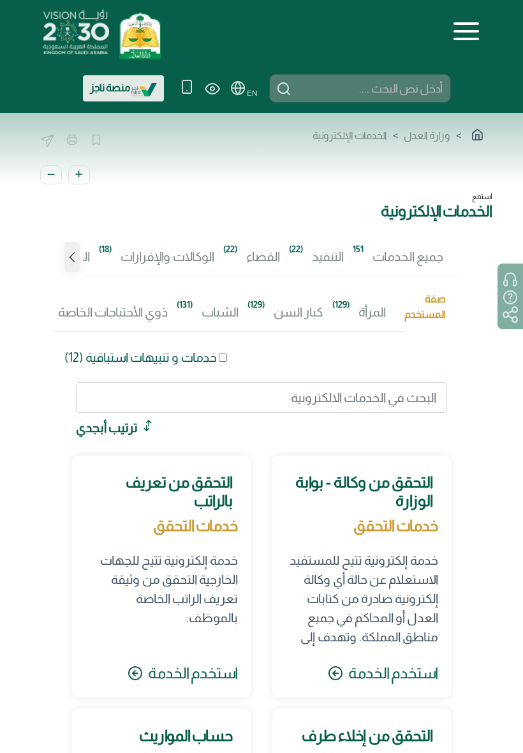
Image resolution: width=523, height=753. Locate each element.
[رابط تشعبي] (140, 31)
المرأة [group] (372, 312)
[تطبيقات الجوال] (187, 88)
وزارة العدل (427, 135)
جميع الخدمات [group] (407, 256)
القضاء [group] (263, 256)
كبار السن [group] (298, 312)
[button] (72, 262)
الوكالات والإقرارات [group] (167, 256)
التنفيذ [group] (328, 256)
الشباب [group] (220, 312)
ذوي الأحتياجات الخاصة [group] (113, 312)
